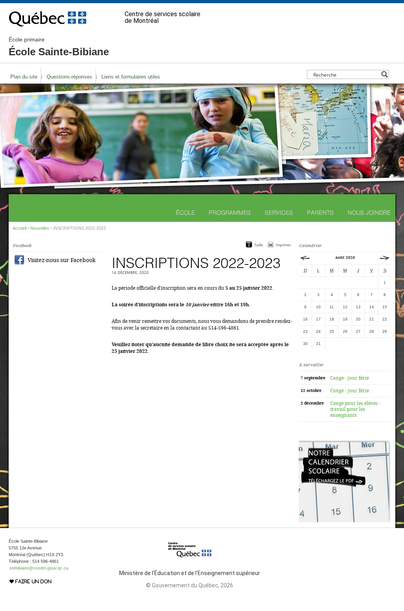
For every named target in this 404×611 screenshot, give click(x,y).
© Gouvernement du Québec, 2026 (189, 585)
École (185, 212)
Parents (320, 212)
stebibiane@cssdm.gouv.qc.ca (38, 568)
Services (279, 212)
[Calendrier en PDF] (345, 520)
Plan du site (23, 77)
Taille (258, 245)
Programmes (230, 212)
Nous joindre (369, 212)
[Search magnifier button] (384, 74)
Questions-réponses (69, 77)
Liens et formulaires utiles (130, 77)
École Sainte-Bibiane (59, 47)
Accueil (19, 228)
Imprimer (283, 245)
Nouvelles (39, 228)
